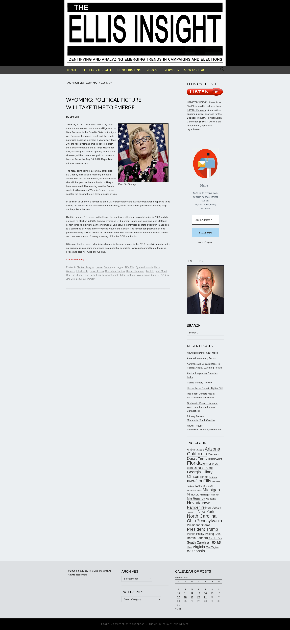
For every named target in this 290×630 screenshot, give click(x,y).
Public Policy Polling (200, 534)
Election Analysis (85, 267)
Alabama (192, 449)
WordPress (137, 624)
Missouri (215, 494)
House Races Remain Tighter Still (205, 388)
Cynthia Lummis (144, 267)
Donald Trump (197, 458)
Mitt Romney (196, 498)
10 (178, 593)
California (197, 453)
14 (205, 593)
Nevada (194, 503)
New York (206, 511)
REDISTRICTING (129, 69)
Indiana (213, 477)
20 (198, 597)
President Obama (198, 525)
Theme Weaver (179, 624)
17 (178, 597)
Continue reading (76, 259)
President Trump (202, 529)
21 (205, 597)
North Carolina (201, 516)
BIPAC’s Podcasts (196, 110)
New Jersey (213, 507)
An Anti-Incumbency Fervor (201, 358)
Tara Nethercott (110, 275)
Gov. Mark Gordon (115, 271)
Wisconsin (196, 551)
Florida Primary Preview (199, 382)
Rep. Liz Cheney (75, 275)
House (99, 267)
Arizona (212, 449)
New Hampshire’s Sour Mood (202, 352)
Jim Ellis (150, 271)
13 (198, 593)
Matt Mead (161, 271)
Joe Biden (216, 482)
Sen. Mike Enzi (93, 275)
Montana (211, 498)
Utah (189, 547)
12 (192, 593)
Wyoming (142, 275)
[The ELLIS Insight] (145, 33)
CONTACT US (194, 69)
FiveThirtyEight (215, 459)
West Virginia (212, 547)
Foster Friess (97, 271)
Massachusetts (194, 490)
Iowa (191, 481)
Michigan (211, 489)
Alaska (201, 450)
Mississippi (205, 495)
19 (192, 597)
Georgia (194, 472)
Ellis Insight (82, 271)
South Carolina (198, 542)
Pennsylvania (209, 520)
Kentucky (191, 486)
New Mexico (192, 512)
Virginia (199, 547)
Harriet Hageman (135, 271)
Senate (107, 267)
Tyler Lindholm (127, 275)
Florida (194, 463)
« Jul (178, 608)
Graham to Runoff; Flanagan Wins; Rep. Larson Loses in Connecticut (202, 407)
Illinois (204, 477)
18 (185, 597)
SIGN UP (153, 69)
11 (185, 593)
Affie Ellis (129, 267)
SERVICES (172, 69)
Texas (215, 542)
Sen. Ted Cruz (215, 538)
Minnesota (193, 494)
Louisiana (201, 485)
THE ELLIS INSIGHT (97, 69)
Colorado (214, 454)
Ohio (191, 520)
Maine (210, 486)
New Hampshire (198, 505)
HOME (72, 69)
